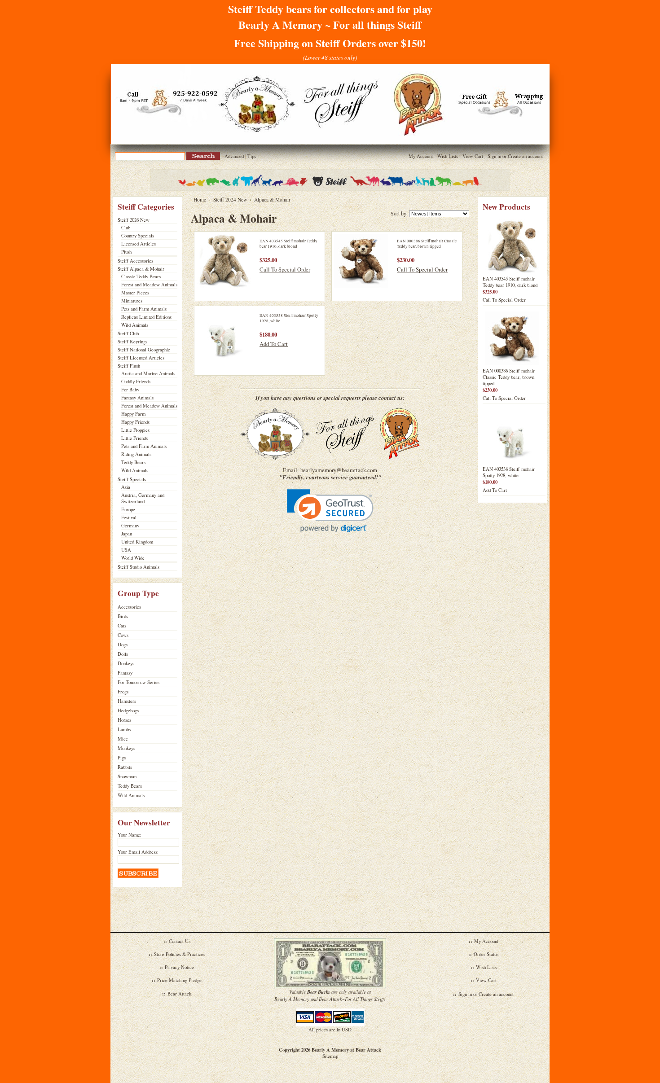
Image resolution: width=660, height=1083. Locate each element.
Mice (123, 739)
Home (200, 199)
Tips (251, 156)
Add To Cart (274, 344)
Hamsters (127, 701)
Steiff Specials (132, 479)
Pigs (122, 757)
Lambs (124, 729)
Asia (125, 487)
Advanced (234, 156)
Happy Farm (133, 414)
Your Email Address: (138, 852)
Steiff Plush (129, 366)
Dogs (123, 644)
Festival (128, 517)
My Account (421, 156)
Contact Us (179, 941)
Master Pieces (135, 292)
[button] (330, 511)
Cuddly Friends (135, 381)
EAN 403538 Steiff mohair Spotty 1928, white (509, 472)
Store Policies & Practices (179, 954)
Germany (130, 525)
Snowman (127, 776)
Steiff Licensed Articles (141, 358)
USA (126, 550)
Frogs (123, 691)
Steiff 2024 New (230, 199)
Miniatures (131, 301)
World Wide (133, 558)
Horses (124, 720)
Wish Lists (447, 156)
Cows (123, 635)
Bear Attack (179, 994)
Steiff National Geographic (144, 349)
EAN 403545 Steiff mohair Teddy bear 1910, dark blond (288, 243)
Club (125, 227)
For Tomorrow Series (138, 682)
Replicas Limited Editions (146, 317)
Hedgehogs (128, 710)
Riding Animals (136, 454)
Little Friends (134, 438)
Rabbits (125, 767)
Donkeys (126, 663)
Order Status (486, 954)
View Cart (472, 156)
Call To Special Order (285, 269)
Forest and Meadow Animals (149, 284)
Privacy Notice (179, 967)
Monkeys (126, 748)
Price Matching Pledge (179, 980)
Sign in (494, 156)
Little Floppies (135, 430)
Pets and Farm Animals (144, 309)
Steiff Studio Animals (138, 567)
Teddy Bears (133, 462)
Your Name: (129, 835)
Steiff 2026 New (134, 220)
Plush (126, 252)
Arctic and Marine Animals (148, 373)
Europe (128, 509)
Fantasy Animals (137, 398)
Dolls (123, 654)
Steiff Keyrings (132, 341)
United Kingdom (137, 542)
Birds (123, 616)
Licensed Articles (138, 244)
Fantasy (125, 673)
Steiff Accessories (135, 261)
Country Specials (137, 235)
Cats (122, 626)
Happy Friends (135, 422)
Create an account (525, 156)
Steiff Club (128, 333)
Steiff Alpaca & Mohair (141, 269)
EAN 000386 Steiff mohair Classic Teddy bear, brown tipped (427, 243)
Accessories (129, 607)
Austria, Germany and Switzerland (142, 498)
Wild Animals (134, 325)
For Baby (130, 389)
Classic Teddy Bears (141, 276)
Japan (126, 534)
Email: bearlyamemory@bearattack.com (330, 470)
